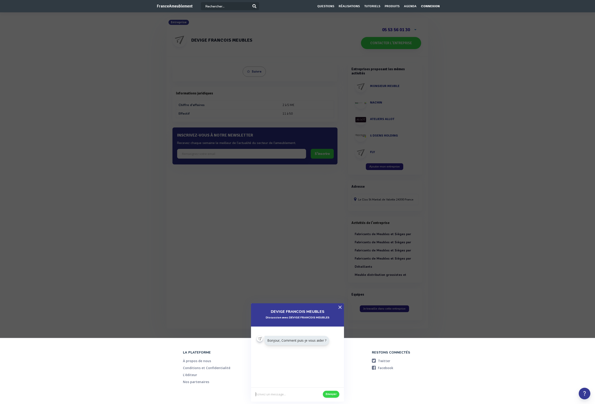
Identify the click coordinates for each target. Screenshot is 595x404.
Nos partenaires (196, 382)
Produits (392, 6)
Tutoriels (372, 6)
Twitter (383, 361)
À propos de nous (197, 361)
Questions (325, 6)
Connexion (430, 6)
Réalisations (349, 6)
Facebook (385, 368)
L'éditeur (190, 375)
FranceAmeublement (175, 6)
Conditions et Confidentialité (206, 368)
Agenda (410, 6)
